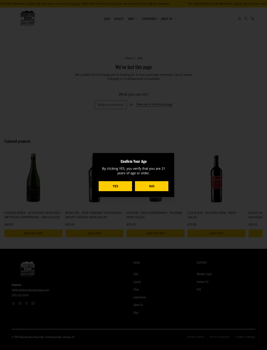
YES (115, 186)
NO (151, 186)
